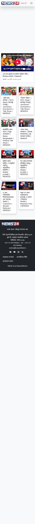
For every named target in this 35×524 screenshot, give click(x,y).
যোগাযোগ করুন (8, 261)
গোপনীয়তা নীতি (22, 257)
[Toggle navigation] (31, 3)
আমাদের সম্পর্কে (8, 257)
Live (23, 3)
